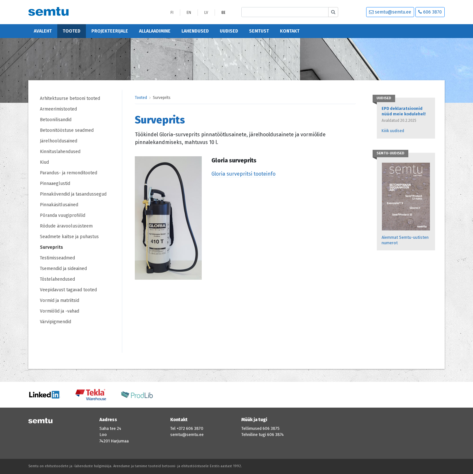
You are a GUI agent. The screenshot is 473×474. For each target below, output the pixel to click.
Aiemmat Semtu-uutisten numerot (405, 240)
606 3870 (432, 12)
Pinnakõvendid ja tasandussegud (73, 194)
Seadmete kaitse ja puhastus (69, 236)
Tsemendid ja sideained (63, 268)
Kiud (44, 162)
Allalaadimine (155, 31)
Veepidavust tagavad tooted (68, 290)
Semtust (259, 31)
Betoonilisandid (55, 119)
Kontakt (290, 31)
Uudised (229, 31)
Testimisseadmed (57, 258)
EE (223, 12)
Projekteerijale (109, 31)
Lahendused (195, 31)
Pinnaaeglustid (55, 183)
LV (206, 12)
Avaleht (43, 31)
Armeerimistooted (58, 109)
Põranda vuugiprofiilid (62, 215)
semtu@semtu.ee (392, 12)
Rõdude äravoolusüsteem (66, 226)
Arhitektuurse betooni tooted (70, 98)
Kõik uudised (393, 131)
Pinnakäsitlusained (59, 205)
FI (172, 12)
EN (189, 12)
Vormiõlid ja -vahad (60, 311)
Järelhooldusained (58, 141)
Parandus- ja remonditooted (68, 173)
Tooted (71, 31)
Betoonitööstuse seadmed (67, 130)
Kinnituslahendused (60, 151)
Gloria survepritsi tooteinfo (243, 174)
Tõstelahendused (57, 279)
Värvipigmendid (55, 321)
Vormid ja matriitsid (59, 300)
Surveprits (51, 247)
